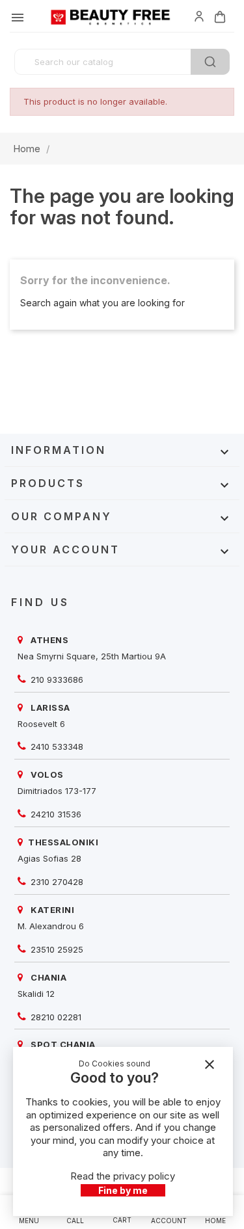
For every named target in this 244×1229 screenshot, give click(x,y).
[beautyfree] (199, 15)
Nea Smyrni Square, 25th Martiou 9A (92, 656)
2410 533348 (55, 746)
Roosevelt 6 (41, 724)
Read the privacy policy (122, 1176)
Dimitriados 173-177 (57, 791)
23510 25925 (55, 949)
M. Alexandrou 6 (51, 926)
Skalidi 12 (36, 993)
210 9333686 (55, 679)
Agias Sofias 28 (49, 858)
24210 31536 (54, 814)
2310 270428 (55, 882)
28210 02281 (54, 1017)
